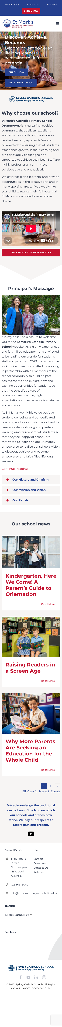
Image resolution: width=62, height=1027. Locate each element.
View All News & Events (43, 791)
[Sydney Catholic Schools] (31, 968)
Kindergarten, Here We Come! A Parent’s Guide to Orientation (31, 585)
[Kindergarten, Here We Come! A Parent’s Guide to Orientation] (31, 552)
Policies (26, 988)
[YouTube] (28, 977)
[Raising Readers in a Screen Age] (31, 637)
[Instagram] (44, 977)
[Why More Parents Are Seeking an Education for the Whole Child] (31, 713)
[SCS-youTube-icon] (31, 830)
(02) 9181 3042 (19, 884)
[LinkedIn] (36, 977)
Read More (48, 604)
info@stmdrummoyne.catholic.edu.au (19, 893)
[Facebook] (21, 977)
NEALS (48, 988)
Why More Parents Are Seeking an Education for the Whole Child (30, 750)
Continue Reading (15, 469)
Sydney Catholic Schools (30, 984)
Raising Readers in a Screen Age (30, 668)
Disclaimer (37, 988)
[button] (31, 479)
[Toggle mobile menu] (58, 23)
